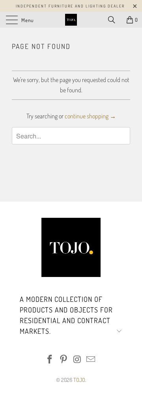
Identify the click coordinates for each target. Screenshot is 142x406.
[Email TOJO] (91, 359)
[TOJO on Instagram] (78, 359)
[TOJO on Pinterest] (64, 359)
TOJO (79, 379)
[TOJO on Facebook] (50, 359)
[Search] (114, 19)
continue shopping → (90, 116)
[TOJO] (71, 20)
